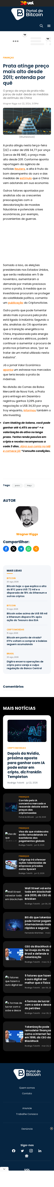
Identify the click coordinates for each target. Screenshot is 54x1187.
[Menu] (48, 26)
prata (17, 485)
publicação (15, 303)
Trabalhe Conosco (27, 1114)
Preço (29, 485)
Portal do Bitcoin (27, 14)
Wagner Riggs (27, 534)
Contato (27, 1093)
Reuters (20, 169)
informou (30, 410)
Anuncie (27, 1108)
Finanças (8, 57)
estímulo (26, 178)
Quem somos (27, 1088)
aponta (8, 370)
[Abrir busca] (41, 26)
